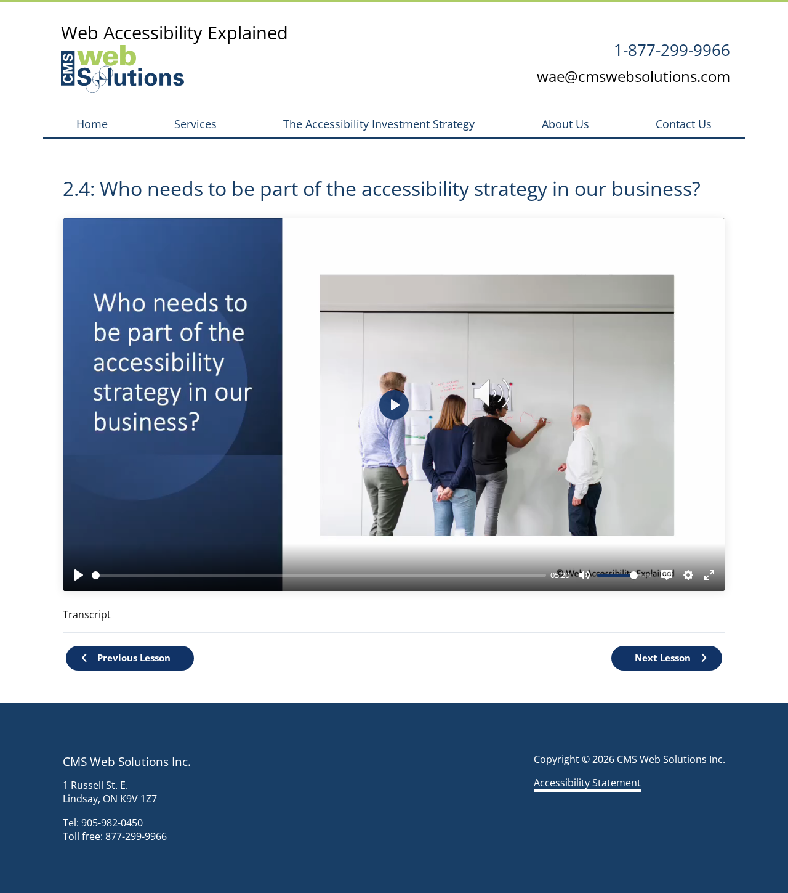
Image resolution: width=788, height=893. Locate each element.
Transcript (87, 614)
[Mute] (584, 575)
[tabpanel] (394, 420)
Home (92, 123)
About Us (565, 123)
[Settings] (688, 575)
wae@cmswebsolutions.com (633, 76)
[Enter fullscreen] (709, 575)
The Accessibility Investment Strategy (379, 123)
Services (195, 123)
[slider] (319, 575)
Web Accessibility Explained (174, 32)
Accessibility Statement (587, 782)
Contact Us (684, 123)
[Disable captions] (667, 575)
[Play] (79, 575)
